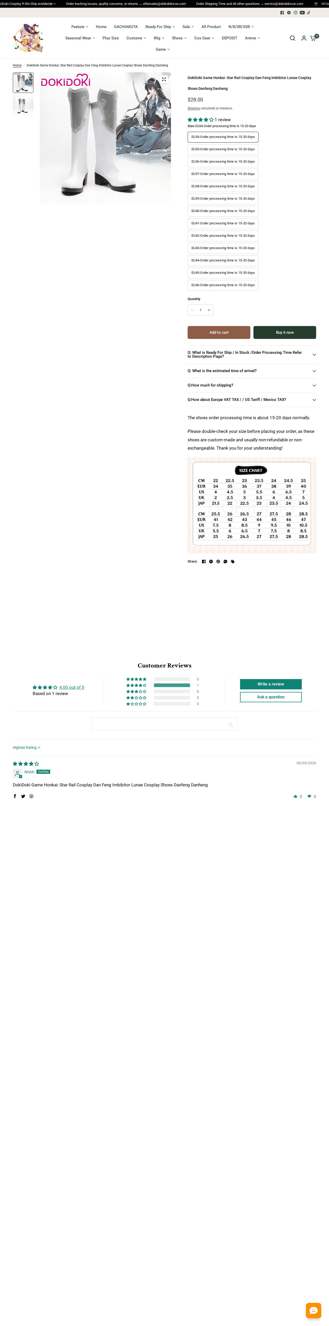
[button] (201, 119)
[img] (26, 763)
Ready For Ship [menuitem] (158, 26)
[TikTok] (309, 12)
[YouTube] (302, 12)
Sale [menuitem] (186, 26)
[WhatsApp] (225, 561)
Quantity (194, 299)
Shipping (194, 108)
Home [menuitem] (101, 26)
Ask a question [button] (271, 697)
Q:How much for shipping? (210, 385)
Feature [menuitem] (77, 26)
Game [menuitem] (161, 49)
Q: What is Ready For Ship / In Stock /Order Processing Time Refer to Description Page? (245, 354)
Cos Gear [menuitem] (202, 38)
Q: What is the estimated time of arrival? (222, 370)
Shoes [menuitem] (177, 38)
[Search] (292, 38)
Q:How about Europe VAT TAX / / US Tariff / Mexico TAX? (237, 399)
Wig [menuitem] (157, 38)
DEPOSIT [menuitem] (229, 38)
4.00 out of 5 (71, 687)
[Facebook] (282, 12)
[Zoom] (164, 79)
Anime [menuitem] (250, 38)
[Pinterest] (218, 561)
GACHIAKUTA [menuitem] (126, 26)
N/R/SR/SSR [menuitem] (239, 26)
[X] (289, 12)
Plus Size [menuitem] (111, 38)
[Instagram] (295, 12)
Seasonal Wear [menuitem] (78, 38)
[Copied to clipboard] (233, 561)
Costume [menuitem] (134, 38)
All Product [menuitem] (211, 26)
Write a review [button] (271, 684)
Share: (193, 561)
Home (17, 65)
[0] (311, 38)
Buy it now (285, 332)
